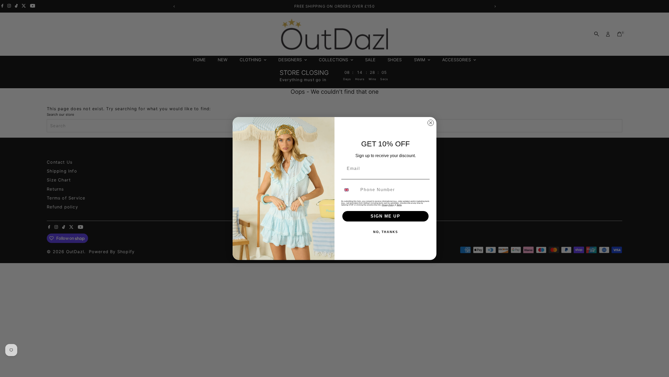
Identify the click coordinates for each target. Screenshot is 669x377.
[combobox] (350, 190)
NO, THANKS (385, 232)
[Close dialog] (431, 123)
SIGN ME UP (385, 216)
